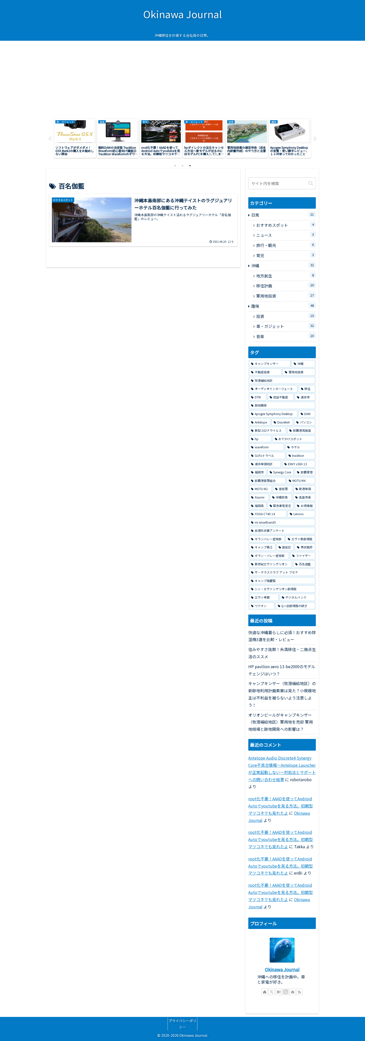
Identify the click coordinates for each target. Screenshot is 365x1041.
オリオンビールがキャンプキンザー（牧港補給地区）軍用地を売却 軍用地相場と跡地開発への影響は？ (280, 722)
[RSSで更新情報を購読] (299, 992)
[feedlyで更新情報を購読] (292, 992)
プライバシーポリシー (182, 1023)
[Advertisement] (182, 78)
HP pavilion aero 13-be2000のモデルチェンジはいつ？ (281, 670)
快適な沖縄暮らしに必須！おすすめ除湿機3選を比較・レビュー (282, 636)
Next (315, 138)
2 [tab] (182, 165)
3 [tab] (189, 165)
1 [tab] (175, 165)
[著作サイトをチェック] (264, 992)
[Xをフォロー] (271, 992)
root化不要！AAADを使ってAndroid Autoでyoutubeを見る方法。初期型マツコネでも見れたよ (280, 806)
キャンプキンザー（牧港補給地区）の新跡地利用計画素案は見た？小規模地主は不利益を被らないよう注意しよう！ (282, 694)
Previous (49, 138)
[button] (310, 183)
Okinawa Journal (282, 969)
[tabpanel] (75, 138)
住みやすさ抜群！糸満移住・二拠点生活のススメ (282, 652)
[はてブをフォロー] (278, 992)
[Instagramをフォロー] (285, 992)
